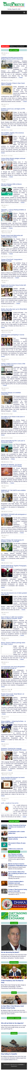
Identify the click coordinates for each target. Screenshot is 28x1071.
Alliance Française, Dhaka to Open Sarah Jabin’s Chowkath (13, 83)
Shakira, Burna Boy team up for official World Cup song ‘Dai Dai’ (14, 309)
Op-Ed (14, 993)
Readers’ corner (14, 1018)
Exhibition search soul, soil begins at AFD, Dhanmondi (13, 109)
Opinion (14, 1033)
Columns (14, 923)
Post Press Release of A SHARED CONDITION (11, 393)
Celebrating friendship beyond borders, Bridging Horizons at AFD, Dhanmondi (12, 58)
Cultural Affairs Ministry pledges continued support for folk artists (13, 159)
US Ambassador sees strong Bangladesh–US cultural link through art (13, 667)
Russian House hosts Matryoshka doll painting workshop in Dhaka (12, 236)
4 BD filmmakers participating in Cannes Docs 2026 (12, 335)
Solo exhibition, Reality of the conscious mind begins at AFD (12, 133)
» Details (20, 77)
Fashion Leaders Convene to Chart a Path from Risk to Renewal (13, 364)
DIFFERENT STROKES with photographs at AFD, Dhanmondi (13, 515)
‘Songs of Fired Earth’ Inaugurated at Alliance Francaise (11, 260)
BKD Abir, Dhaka (6, 231)
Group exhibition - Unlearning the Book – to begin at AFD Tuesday (13, 722)
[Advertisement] (14, 30)
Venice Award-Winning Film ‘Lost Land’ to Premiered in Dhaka (13, 441)
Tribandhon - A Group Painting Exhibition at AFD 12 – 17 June (13, 210)
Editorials (14, 962)
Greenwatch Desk (7, 330)
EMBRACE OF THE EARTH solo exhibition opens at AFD (13, 491)
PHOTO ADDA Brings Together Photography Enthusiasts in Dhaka (13, 566)
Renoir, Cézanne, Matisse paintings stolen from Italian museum (13, 643)
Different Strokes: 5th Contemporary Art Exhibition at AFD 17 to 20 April (12, 540)
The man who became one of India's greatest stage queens (14, 593)
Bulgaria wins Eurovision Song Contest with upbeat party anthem (13, 285)
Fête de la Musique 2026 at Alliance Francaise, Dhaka (11, 184)
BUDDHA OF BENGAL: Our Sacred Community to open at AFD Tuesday (11, 465)
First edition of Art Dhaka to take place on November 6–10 (13, 417)
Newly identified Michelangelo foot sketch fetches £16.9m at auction (13, 778)
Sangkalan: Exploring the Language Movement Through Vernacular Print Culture (13, 749)
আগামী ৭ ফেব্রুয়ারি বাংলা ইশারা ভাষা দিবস (9, 803)
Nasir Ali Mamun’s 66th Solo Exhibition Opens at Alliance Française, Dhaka (12, 617)
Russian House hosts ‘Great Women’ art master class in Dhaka (12, 694)
